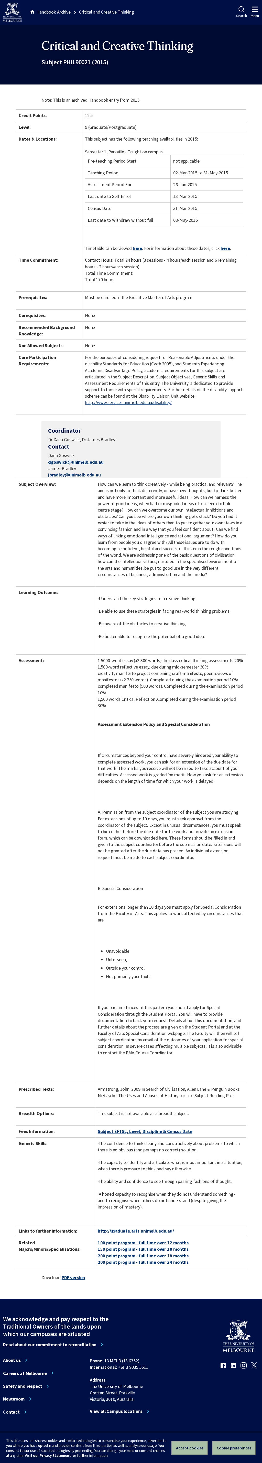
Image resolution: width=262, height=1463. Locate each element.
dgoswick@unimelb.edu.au (76, 462)
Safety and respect (22, 1386)
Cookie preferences (234, 1447)
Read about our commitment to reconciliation (49, 1345)
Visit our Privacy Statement (48, 1455)
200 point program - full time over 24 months (143, 1262)
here (137, 248)
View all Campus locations (116, 1411)
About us (12, 1360)
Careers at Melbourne (25, 1373)
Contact (11, 1412)
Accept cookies (189, 1447)
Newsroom (14, 1399)
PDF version (73, 1277)
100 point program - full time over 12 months (143, 1243)
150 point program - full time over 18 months (143, 1249)
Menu (255, 15)
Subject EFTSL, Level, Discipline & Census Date (145, 1131)
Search (241, 15)
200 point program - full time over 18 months (143, 1256)
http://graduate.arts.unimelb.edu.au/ (136, 1231)
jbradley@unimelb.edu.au (74, 475)
